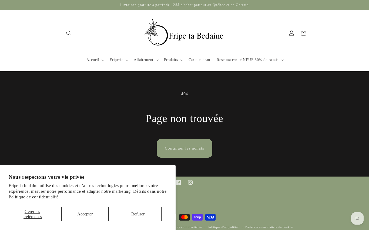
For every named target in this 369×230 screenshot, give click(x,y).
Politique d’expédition (224, 227)
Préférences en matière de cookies (269, 227)
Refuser (138, 214)
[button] (69, 33)
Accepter (85, 214)
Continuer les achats (184, 148)
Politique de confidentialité (34, 197)
